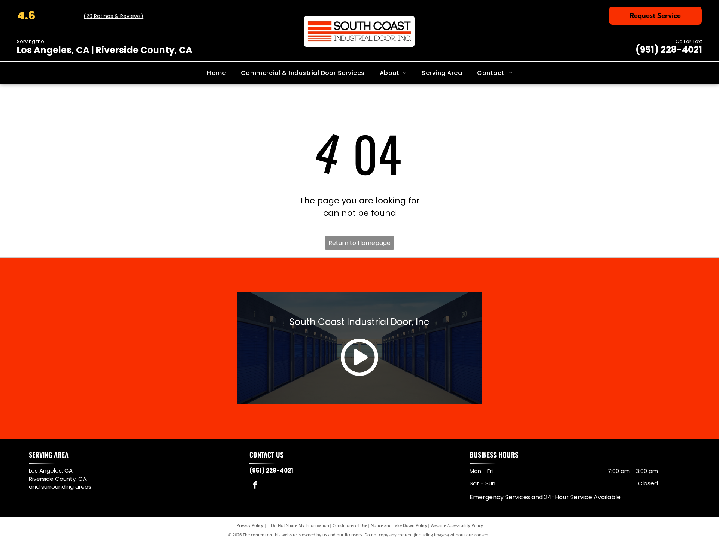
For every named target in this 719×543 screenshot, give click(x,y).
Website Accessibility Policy (457, 525)
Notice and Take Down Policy (399, 525)
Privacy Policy (249, 525)
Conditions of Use (350, 525)
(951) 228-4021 (668, 49)
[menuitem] (216, 72)
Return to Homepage (359, 243)
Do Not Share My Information (300, 525)
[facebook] (255, 485)
